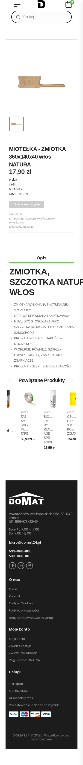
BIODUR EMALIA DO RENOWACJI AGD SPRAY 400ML (53, 429)
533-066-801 (19, 556)
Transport (16, 684)
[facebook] (12, 565)
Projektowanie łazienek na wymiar (34, 705)
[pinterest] (29, 565)
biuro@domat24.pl (25, 543)
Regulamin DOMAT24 (24, 660)
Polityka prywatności (24, 610)
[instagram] (21, 565)
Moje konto (17, 639)
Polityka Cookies (21, 603)
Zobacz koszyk (20, 646)
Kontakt (14, 596)
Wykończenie (16, 222)
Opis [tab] (42, 257)
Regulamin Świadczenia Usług (31, 618)
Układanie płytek (21, 698)
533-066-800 (20, 551)
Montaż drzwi (18, 691)
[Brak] (16, 53)
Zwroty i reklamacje (23, 653)
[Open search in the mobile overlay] (41, 17)
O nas (13, 589)
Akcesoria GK (29, 412)
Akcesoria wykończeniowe (40, 218)
